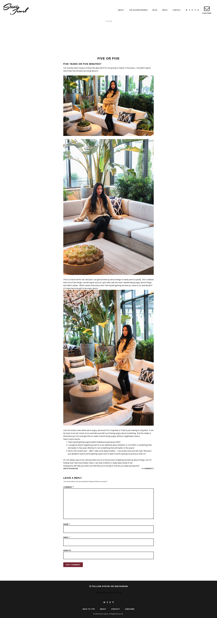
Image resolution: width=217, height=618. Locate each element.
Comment (68, 487)
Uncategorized (70, 468)
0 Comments (148, 468)
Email (66, 537)
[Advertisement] (108, 39)
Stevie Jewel (16, 9)
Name (66, 524)
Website (67, 550)
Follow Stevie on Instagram (109, 586)
